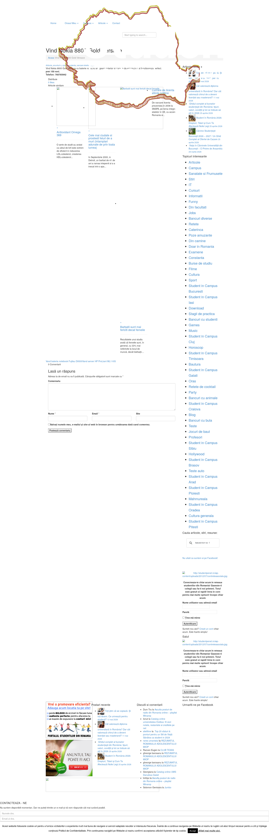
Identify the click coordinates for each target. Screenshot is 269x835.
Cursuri (194, 190)
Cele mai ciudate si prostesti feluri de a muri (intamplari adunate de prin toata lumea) (101, 141)
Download (196, 308)
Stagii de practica (202, 313)
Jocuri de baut (199, 431)
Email (95, 413)
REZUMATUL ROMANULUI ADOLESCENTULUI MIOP (159, 743)
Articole (102, 23)
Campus (87, 23)
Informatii (196, 195)
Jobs (192, 212)
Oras (192, 380)
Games (194, 324)
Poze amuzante (200, 235)
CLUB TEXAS (167, 749)
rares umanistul (150, 740)
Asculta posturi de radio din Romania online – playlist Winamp (160, 712)
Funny (193, 201)
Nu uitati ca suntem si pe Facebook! (200, 558)
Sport (193, 280)
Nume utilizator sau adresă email (199, 602)
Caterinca (196, 229)
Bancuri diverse (200, 218)
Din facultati (197, 207)
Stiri (192, 179)
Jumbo (168, 787)
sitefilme (147, 731)
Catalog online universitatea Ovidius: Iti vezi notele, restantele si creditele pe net (159, 723)
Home (53, 23)
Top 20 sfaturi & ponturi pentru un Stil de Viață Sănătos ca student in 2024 (157, 734)
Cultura (194, 274)
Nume (51, 413)
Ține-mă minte (192, 617)
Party (193, 392)
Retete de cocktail (202, 386)
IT (190, 184)
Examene (196, 251)
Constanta (196, 257)
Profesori (195, 437)
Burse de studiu (200, 263)
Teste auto (196, 470)
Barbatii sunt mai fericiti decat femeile (132, 328)
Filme (193, 268)
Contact (116, 23)
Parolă (185, 612)
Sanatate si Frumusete (205, 173)
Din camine (197, 240)
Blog (192, 414)
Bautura (195, 364)
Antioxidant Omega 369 (68, 133)
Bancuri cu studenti (203, 319)
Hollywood (196, 453)
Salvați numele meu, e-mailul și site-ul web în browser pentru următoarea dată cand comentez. (100, 424)
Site (138, 413)
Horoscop (196, 347)
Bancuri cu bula (200, 420)
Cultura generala (201, 515)
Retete (194, 223)
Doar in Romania (201, 246)
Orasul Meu (70, 23)
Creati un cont (206, 628)
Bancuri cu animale (203, 397)
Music (193, 330)
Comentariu (54, 381)
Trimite (263, 832)
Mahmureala (198, 498)
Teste (193, 425)
